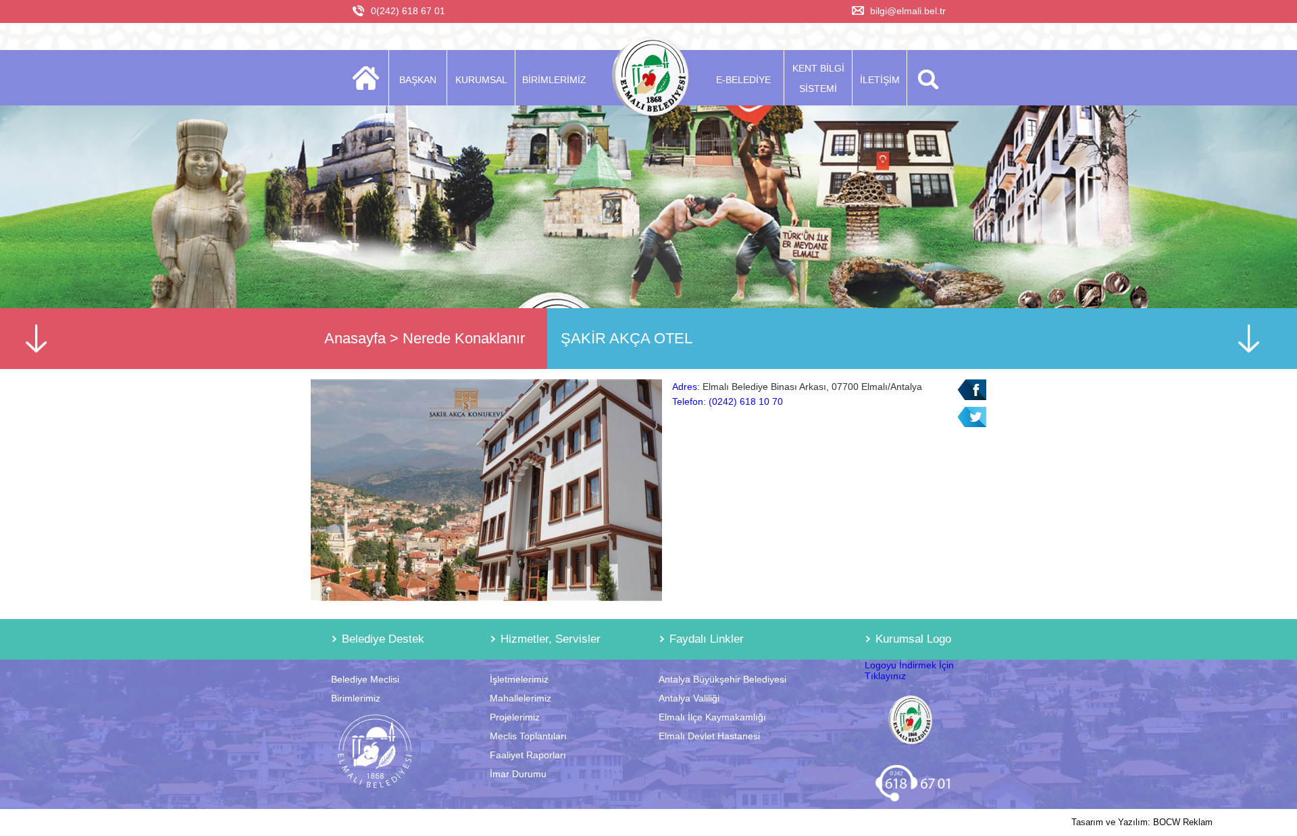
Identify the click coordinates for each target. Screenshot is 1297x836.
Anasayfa (355, 338)
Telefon (687, 401)
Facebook (971, 389)
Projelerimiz (515, 717)
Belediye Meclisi (365, 679)
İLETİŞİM (880, 79)
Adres (684, 386)
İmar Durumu (518, 773)
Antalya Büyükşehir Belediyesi (722, 679)
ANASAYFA (369, 77)
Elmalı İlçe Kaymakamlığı (712, 717)
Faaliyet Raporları (528, 754)
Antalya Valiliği (689, 698)
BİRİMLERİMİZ (554, 79)
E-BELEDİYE (743, 79)
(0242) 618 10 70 (746, 401)
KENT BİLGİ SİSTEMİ (818, 78)
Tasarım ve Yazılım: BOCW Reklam (1142, 822)
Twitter (971, 417)
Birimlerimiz (355, 698)
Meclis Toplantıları (528, 736)
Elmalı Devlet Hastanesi (709, 736)
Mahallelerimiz (520, 698)
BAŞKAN (417, 79)
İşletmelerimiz (519, 679)
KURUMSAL (481, 79)
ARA (925, 77)
